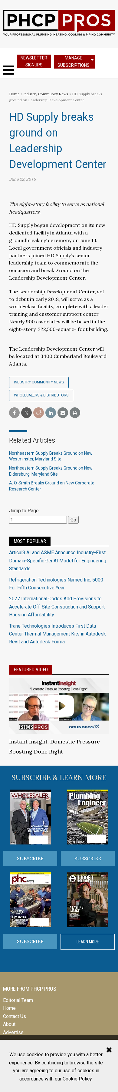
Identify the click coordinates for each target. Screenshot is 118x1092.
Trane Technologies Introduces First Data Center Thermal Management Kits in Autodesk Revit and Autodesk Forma (57, 634)
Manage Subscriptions (73, 61)
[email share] (62, 413)
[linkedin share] (50, 413)
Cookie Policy (77, 1079)
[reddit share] (38, 413)
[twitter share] (26, 413)
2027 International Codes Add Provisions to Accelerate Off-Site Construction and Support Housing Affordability (57, 607)
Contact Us (14, 1016)
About (9, 1024)
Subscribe (30, 858)
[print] (75, 413)
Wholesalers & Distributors (41, 395)
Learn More (88, 941)
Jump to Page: (24, 511)
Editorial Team (18, 1000)
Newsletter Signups (34, 61)
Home (14, 94)
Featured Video (31, 669)
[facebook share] (14, 413)
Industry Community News (45, 94)
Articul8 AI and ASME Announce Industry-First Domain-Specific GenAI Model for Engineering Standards (57, 560)
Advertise (13, 1032)
